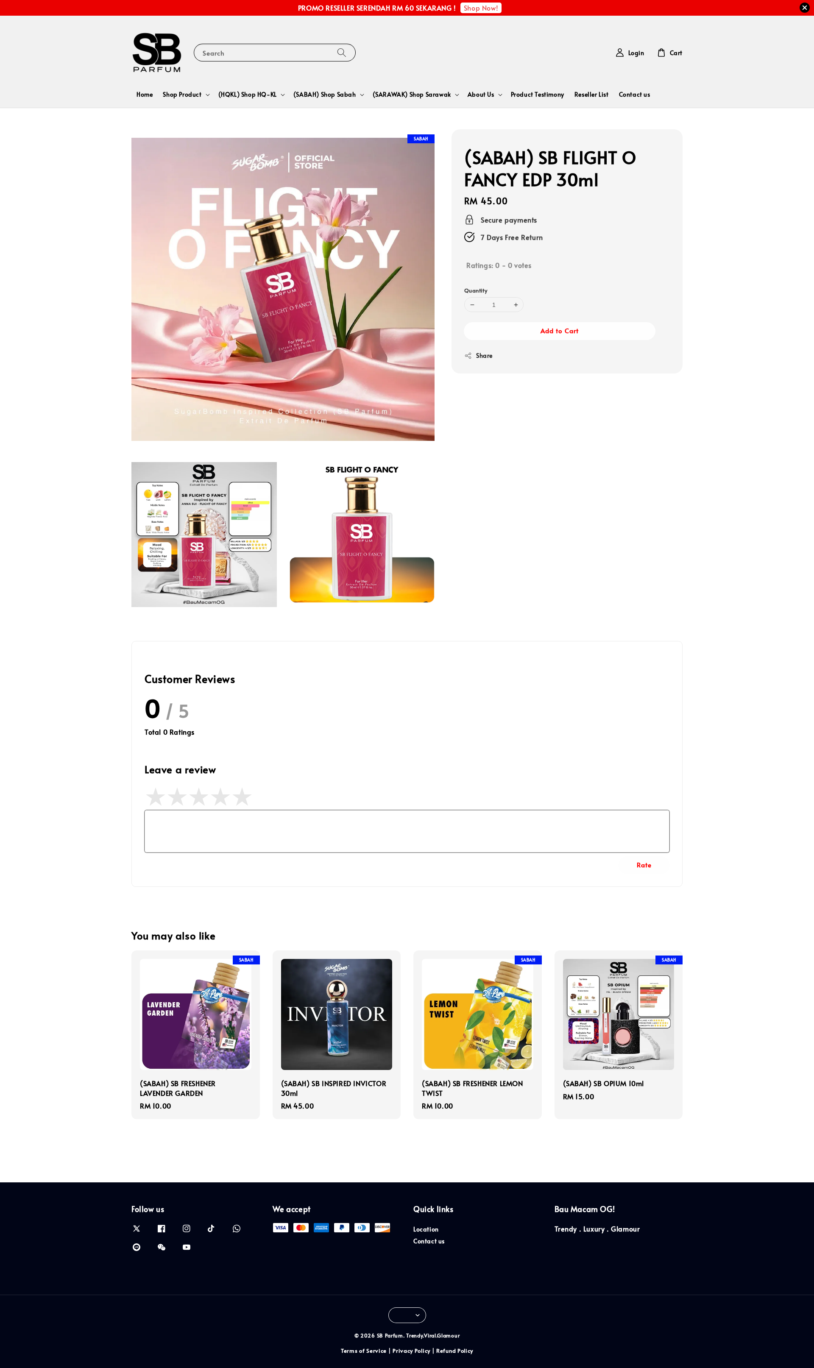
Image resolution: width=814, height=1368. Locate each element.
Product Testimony (537, 94)
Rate (644, 864)
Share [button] (484, 355)
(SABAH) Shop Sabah (324, 94)
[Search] (341, 52)
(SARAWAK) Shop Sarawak (412, 94)
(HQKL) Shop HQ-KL (247, 94)
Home (145, 94)
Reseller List (591, 94)
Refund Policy (454, 1350)
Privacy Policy (411, 1350)
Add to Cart (560, 330)
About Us (481, 94)
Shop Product (182, 94)
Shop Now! (481, 7)
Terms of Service (364, 1350)
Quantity (475, 290)
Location (426, 1229)
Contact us (634, 94)
